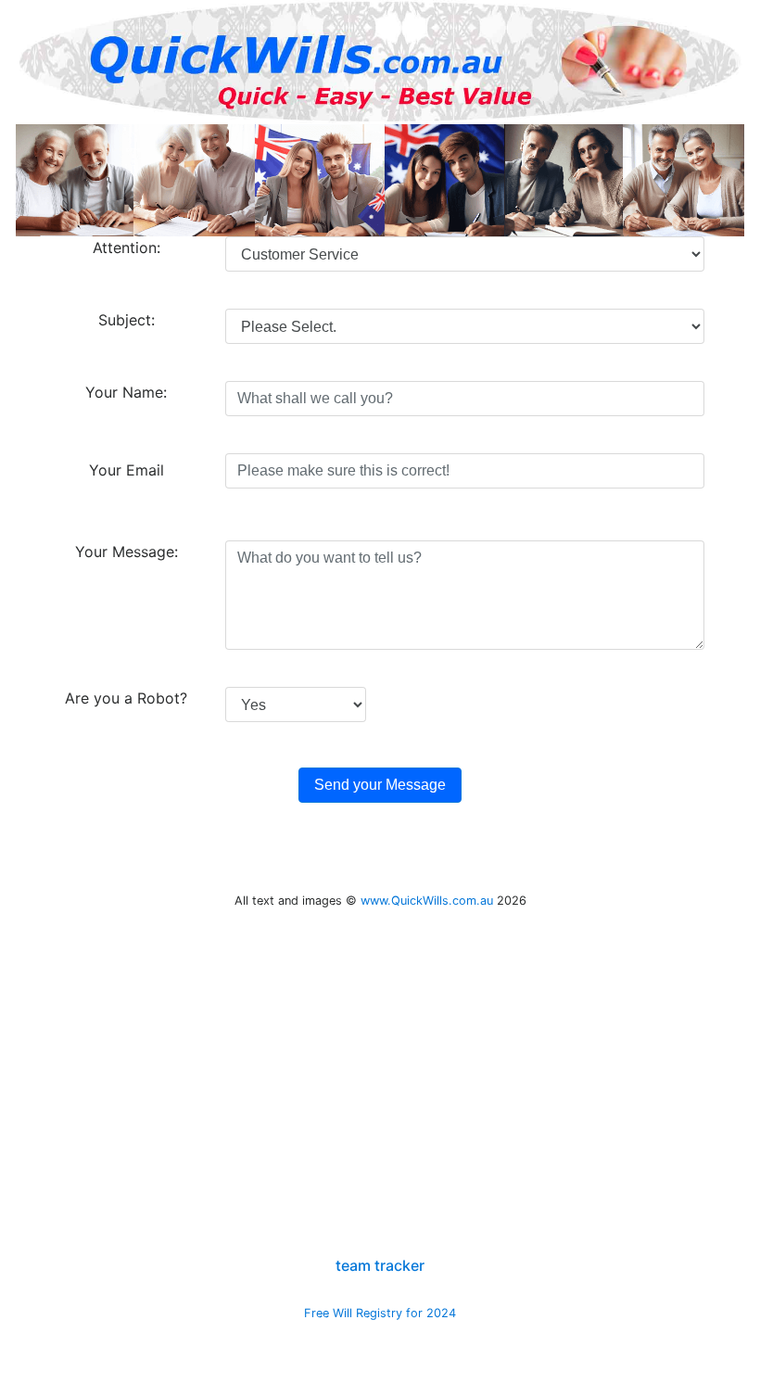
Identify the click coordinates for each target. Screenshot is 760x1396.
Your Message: (126, 551)
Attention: (126, 247)
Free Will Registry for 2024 (380, 1313)
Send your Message (380, 785)
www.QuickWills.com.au (427, 900)
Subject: (126, 320)
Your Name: (126, 392)
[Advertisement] (380, 1128)
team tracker (380, 1265)
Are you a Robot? (126, 698)
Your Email (126, 470)
